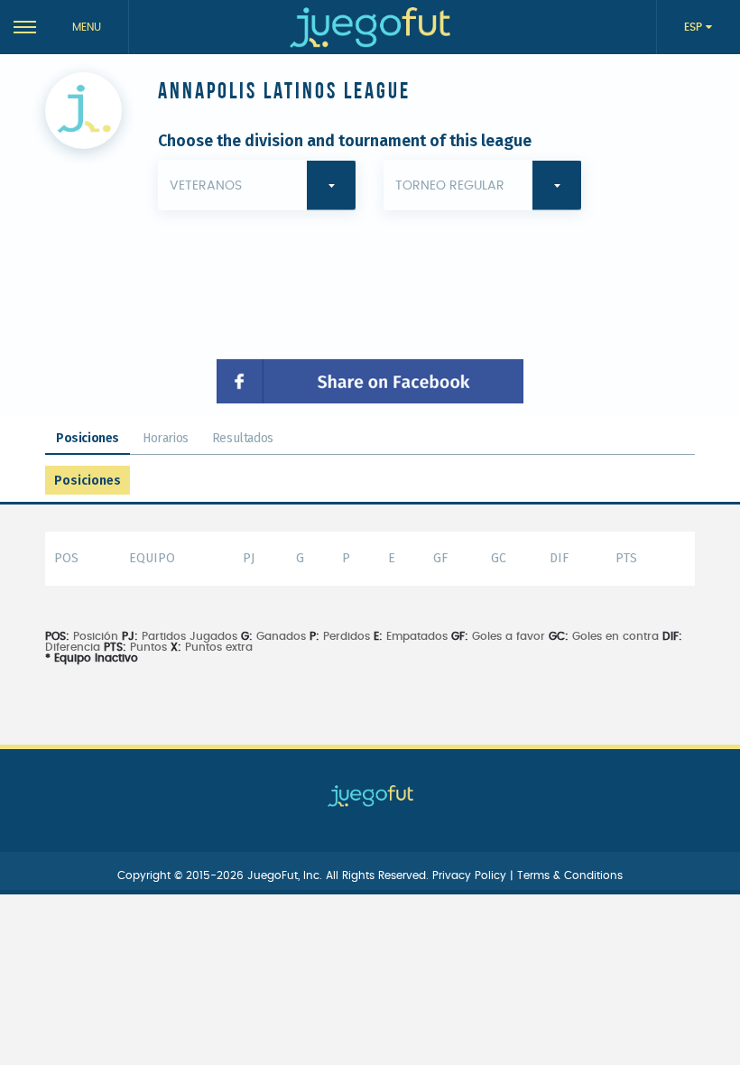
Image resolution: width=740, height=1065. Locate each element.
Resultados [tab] (242, 438)
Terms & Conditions (570, 875)
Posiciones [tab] (87, 438)
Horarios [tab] (166, 438)
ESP (695, 27)
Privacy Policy (471, 875)
